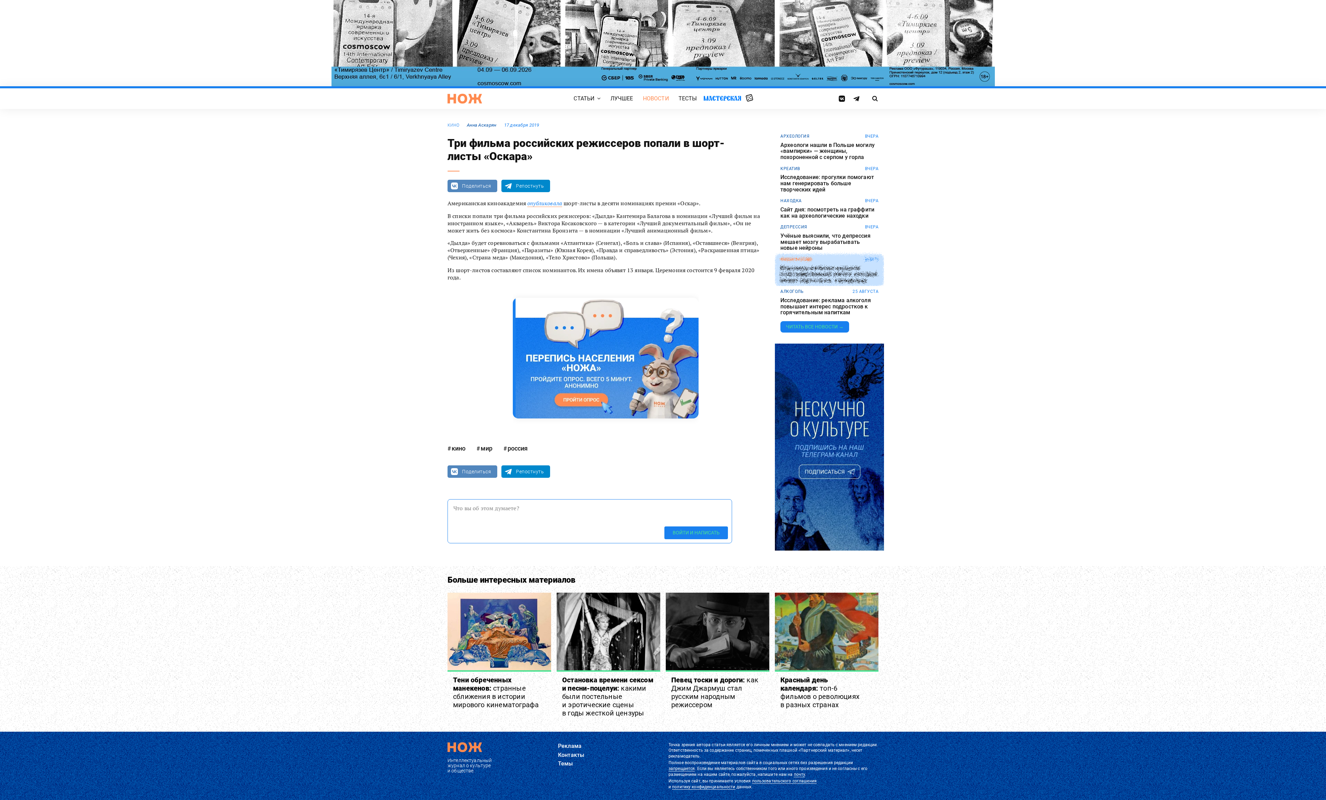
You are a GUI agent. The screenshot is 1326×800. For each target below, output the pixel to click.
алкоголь (792, 291)
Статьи (584, 98)
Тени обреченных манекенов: (496, 692)
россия (518, 448)
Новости (656, 98)
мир (486, 448)
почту (799, 774)
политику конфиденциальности (703, 786)
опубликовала (544, 203)
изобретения (796, 259)
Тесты (688, 98)
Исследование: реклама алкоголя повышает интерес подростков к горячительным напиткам (825, 306)
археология (794, 136)
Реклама (570, 746)
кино (453, 125)
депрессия (793, 227)
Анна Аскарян (481, 125)
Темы (565, 763)
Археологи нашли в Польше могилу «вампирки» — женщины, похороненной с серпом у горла (827, 151)
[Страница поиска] (875, 98)
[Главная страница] (465, 98)
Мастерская (722, 98)
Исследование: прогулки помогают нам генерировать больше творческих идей (827, 183)
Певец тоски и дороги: (714, 692)
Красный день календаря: (819, 692)
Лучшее (622, 98)
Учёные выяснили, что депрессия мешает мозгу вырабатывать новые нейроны (825, 242)
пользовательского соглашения (784, 781)
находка (791, 200)
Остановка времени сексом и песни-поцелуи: (607, 696)
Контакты (571, 755)
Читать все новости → (815, 326)
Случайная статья (749, 98)
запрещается (682, 768)
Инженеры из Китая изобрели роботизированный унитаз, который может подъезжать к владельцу (828, 274)
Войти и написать (696, 532)
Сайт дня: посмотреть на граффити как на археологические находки (827, 213)
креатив (790, 168)
